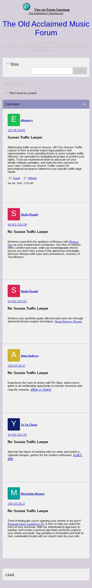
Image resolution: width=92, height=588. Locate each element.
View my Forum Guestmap (52, 10)
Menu (15, 64)
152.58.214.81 (16, 130)
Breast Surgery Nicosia (68, 321)
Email (16, 177)
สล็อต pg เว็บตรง (40, 389)
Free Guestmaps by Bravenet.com (46, 13)
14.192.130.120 (17, 224)
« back (9, 574)
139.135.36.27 (16, 365)
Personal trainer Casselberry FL (26, 523)
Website (32, 177)
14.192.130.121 (17, 301)
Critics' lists (17, 84)
